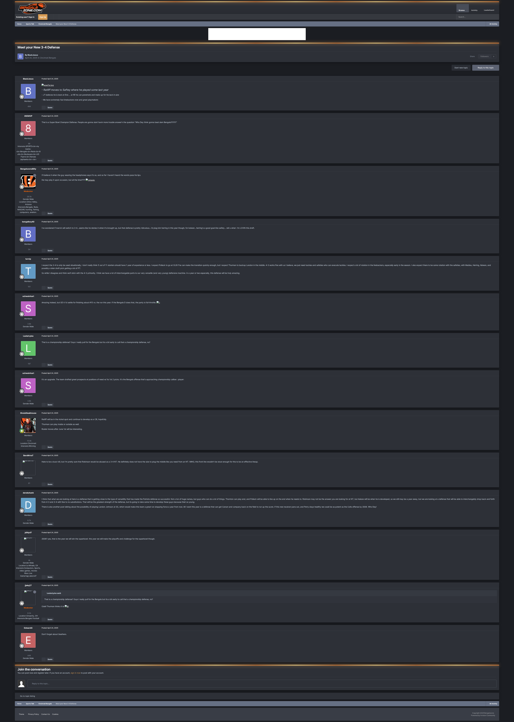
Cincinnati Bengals (48, 58)
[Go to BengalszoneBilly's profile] (28, 181)
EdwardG (28, 628)
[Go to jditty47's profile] (28, 545)
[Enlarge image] (48, 85)
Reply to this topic (486, 67)
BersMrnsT (28, 455)
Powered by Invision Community (483, 715)
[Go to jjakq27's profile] (28, 597)
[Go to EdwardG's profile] (28, 640)
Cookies (55, 714)
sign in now (75, 673)
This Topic (486, 17)
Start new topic (461, 67)
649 (29, 655)
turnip (28, 259)
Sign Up (42, 17)
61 (29, 483)
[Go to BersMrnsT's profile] (28, 468)
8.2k (29, 613)
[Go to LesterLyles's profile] (28, 348)
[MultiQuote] (44, 107)
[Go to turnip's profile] (28, 271)
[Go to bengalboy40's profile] (28, 234)
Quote (50, 108)
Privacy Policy (33, 714)
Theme (21, 714)
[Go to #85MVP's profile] (28, 128)
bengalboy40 (28, 222)
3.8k (29, 324)
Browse (462, 10)
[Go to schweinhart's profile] (28, 308)
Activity (474, 10)
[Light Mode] (56, 17)
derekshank (28, 493)
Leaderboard (489, 10)
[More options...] (494, 78)
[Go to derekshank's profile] (28, 505)
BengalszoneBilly (28, 169)
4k (29, 560)
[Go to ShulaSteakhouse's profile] (28, 425)
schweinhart (28, 296)
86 (29, 143)
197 (29, 364)
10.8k (29, 441)
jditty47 (28, 532)
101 (29, 287)
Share (472, 56)
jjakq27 (28, 585)
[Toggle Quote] (45, 593)
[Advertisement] (257, 34)
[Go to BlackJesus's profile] (20, 56)
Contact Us (45, 714)
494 (29, 106)
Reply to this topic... (40, 683)
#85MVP (28, 116)
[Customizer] (50, 17)
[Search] (496, 17)
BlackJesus (33, 55)
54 (29, 249)
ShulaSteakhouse (28, 413)
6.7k (29, 520)
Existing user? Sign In (25, 17)
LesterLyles (28, 336)
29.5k (29, 196)
